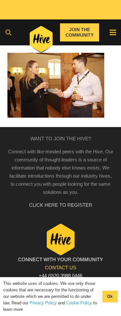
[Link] (41, 40)
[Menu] (113, 32)
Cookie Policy (79, 302)
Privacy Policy (43, 302)
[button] (8, 32)
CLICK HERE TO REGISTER (60, 205)
